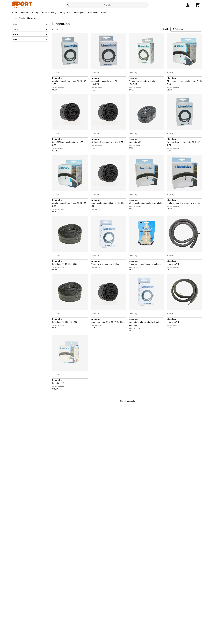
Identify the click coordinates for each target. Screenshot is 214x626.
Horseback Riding (49, 12)
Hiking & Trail (65, 12)
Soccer (14, 12)
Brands (103, 12)
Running (35, 12)
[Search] (68, 5)
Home (14, 18)
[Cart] (197, 4)
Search (107, 5)
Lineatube (57, 78)
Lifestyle (24, 12)
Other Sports (79, 12)
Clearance (92, 12)
